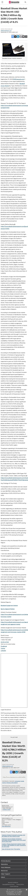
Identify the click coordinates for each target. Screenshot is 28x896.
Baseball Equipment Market (9, 605)
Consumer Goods (19, 781)
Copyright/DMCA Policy (8, 884)
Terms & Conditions (13, 882)
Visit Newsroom (6, 826)
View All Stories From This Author (11, 849)
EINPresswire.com (18, 79)
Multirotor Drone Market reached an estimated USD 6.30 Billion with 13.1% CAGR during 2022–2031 (14, 840)
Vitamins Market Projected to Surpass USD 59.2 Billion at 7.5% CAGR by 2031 (13, 835)
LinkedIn (3, 650)
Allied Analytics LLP (6, 30)
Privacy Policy (20, 884)
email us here (5, 642)
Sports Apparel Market (8, 609)
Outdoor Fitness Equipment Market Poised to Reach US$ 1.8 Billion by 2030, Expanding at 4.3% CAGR (14, 845)
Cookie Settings (14, 886)
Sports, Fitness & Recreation (10, 782)
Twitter (3, 648)
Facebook (4, 646)
